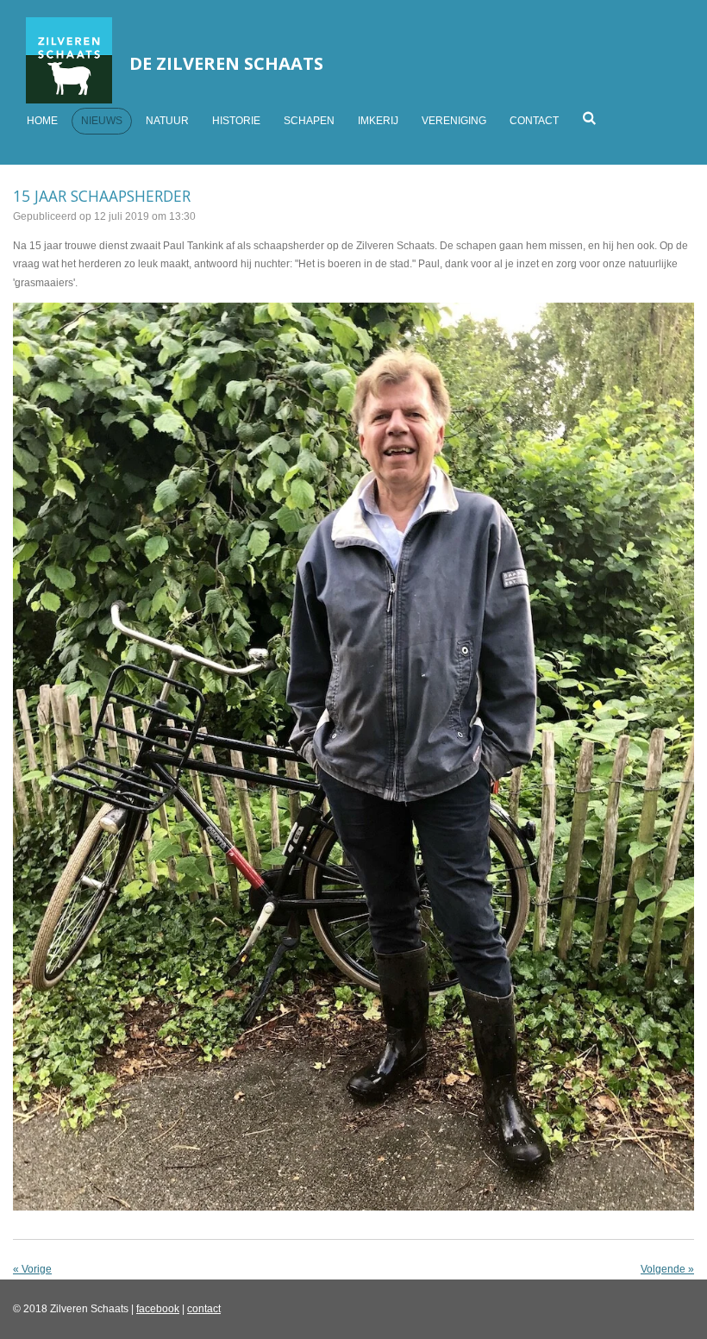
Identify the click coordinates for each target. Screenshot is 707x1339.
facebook (157, 1309)
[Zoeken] (589, 118)
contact (204, 1309)
